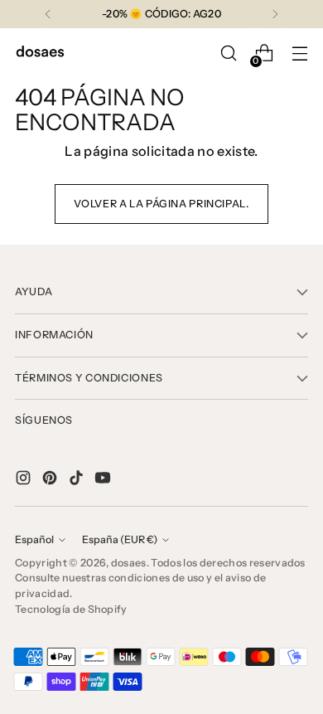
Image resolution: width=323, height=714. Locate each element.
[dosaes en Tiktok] (78, 480)
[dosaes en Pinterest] (51, 480)
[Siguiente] (275, 14)
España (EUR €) (119, 539)
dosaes (129, 562)
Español (34, 539)
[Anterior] (48, 14)
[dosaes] (40, 53)
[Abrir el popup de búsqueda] (228, 53)
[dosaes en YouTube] (104, 480)
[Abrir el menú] (299, 53)
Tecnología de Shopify (71, 609)
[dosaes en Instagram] (25, 480)
